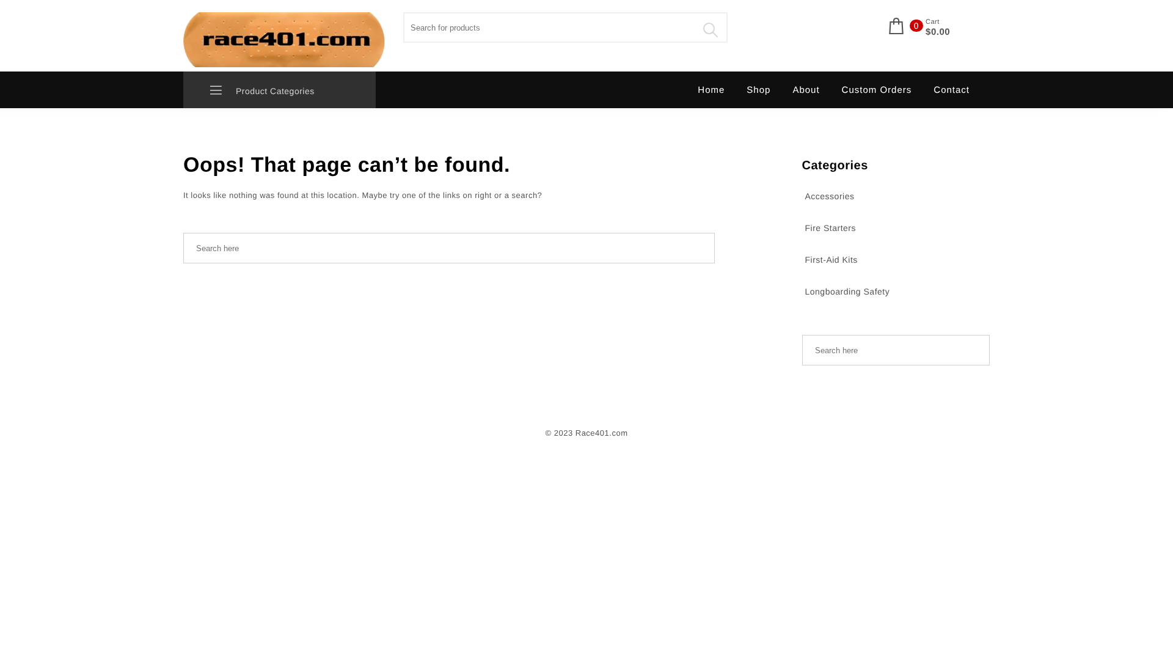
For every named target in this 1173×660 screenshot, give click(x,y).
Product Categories (274, 91)
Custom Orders (877, 90)
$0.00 (938, 32)
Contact (952, 90)
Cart (933, 22)
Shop (758, 90)
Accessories (830, 196)
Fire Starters (831, 228)
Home (711, 90)
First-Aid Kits (831, 260)
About (805, 90)
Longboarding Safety (847, 291)
